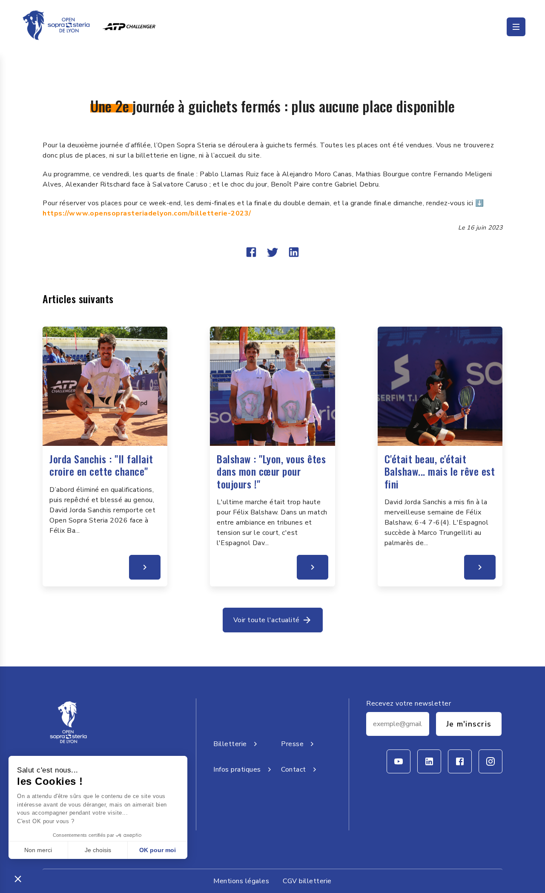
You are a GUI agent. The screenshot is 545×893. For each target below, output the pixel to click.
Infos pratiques (237, 769)
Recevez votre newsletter (408, 703)
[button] (18, 878)
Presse (292, 744)
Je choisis (98, 850)
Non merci (38, 850)
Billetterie (230, 744)
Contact (293, 769)
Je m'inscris (468, 724)
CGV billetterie (307, 881)
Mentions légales (241, 881)
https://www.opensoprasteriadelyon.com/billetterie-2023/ (147, 213)
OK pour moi (157, 850)
